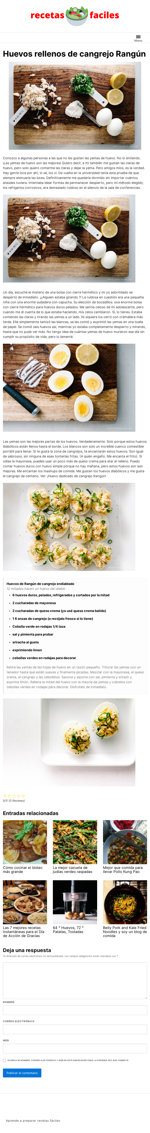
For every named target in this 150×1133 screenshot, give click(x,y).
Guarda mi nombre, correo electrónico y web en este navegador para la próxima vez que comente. (68, 1060)
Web (6, 1040)
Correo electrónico (18, 1021)
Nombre (9, 1002)
